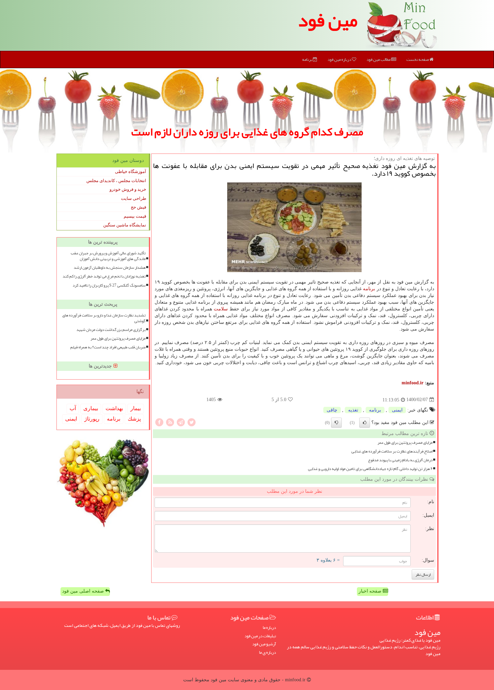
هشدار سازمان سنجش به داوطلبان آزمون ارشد (110, 267)
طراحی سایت (133, 198)
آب (73, 408)
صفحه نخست (417, 59)
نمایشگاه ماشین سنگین (124, 224)
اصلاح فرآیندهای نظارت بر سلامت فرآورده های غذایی (392, 451)
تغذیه (353, 410)
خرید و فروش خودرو (128, 189)
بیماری (90, 408)
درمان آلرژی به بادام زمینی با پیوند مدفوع (400, 460)
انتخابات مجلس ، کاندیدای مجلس (116, 180)
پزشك (134, 419)
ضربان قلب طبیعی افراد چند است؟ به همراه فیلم (108, 347)
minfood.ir (412, 382)
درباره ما (269, 628)
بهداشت (114, 408)
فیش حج (138, 207)
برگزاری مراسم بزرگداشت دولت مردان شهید (111, 330)
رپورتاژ (91, 419)
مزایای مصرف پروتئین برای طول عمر (405, 442)
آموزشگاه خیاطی (130, 171)
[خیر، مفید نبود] (336, 423)
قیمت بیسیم (135, 216)
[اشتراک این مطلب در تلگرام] (181, 421)
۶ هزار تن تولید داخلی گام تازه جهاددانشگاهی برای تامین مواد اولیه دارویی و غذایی (370, 469)
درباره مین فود (339, 59)
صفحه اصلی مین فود (83, 591)
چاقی (332, 410)
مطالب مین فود (378, 59)
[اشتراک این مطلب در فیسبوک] (159, 421)
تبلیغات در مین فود (260, 636)
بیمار (135, 408)
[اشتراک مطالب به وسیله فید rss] (170, 421)
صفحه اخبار (371, 591)
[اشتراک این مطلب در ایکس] (191, 421)
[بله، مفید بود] (364, 423)
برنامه (307, 59)
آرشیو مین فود (264, 644)
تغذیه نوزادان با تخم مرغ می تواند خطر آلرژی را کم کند (104, 276)
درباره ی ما (267, 652)
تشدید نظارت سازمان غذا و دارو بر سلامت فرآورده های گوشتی (104, 318)
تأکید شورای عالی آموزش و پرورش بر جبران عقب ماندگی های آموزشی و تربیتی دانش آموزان (108, 256)
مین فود (328, 20)
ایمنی (397, 410)
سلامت (221, 308)
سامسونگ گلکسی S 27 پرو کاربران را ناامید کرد (109, 285)
